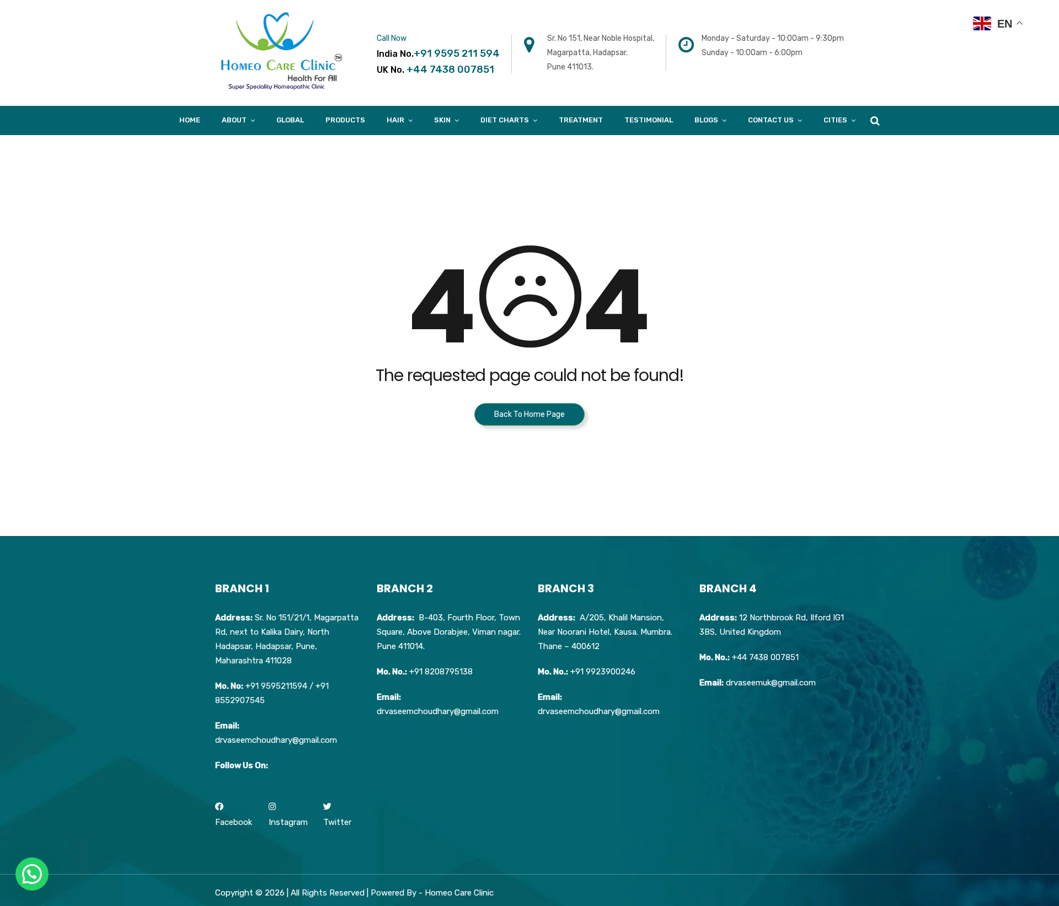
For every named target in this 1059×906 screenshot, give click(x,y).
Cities (835, 120)
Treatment (581, 120)
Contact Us (771, 120)
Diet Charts (504, 120)
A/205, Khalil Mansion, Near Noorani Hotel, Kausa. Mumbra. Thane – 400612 (605, 632)
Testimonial (648, 120)
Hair (395, 120)
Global (290, 120)
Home (189, 120)
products (345, 120)
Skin (442, 120)
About (234, 120)
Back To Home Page (529, 414)
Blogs (706, 120)
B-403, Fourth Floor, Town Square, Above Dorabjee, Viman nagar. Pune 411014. (449, 632)
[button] (32, 874)
